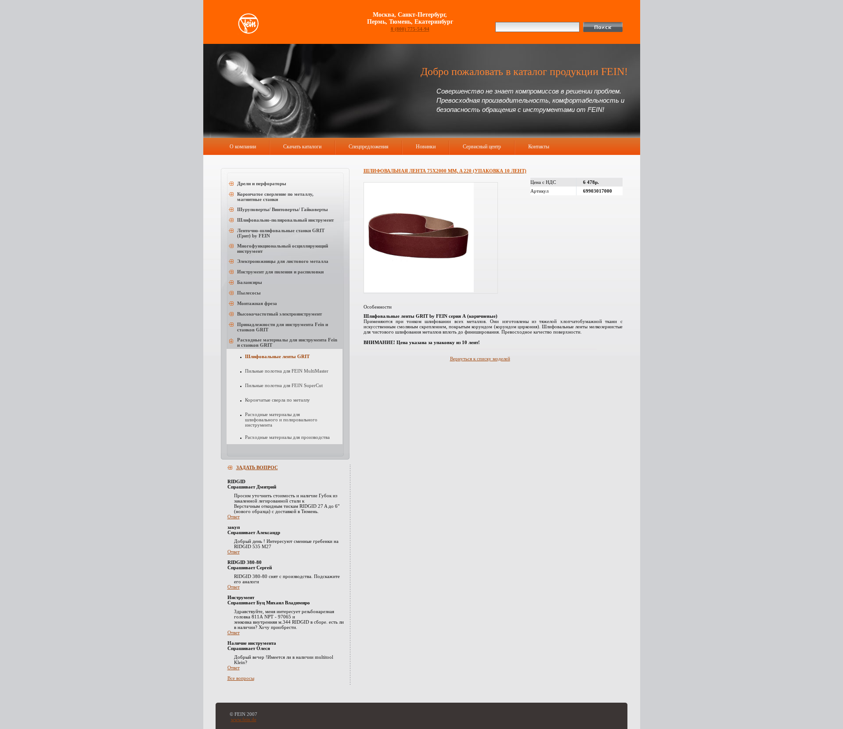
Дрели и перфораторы (261, 183)
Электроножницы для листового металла (282, 261)
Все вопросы (240, 678)
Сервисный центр (482, 147)
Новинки (426, 147)
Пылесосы (249, 292)
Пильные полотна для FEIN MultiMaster (286, 370)
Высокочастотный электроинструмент (279, 313)
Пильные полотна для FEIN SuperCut (284, 385)
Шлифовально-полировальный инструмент (285, 220)
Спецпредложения (369, 147)
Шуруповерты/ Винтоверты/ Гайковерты (282, 209)
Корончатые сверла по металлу (277, 399)
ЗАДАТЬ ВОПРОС (257, 467)
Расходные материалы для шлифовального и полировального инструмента (281, 419)
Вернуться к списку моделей (480, 358)
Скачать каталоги (302, 147)
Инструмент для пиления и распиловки (280, 271)
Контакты (538, 147)
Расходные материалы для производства (287, 437)
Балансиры (249, 282)
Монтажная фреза (257, 303)
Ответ (233, 516)
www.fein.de (243, 719)
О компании (243, 147)
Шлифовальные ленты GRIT (277, 356)
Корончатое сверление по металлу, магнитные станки (275, 196)
